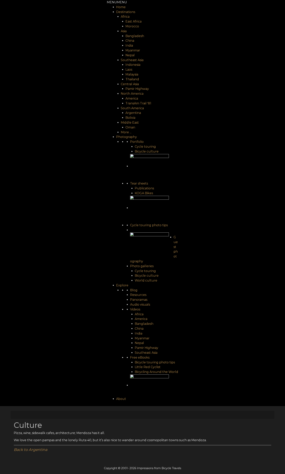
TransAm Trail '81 (138, 103)
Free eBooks (139, 357)
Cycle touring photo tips (149, 225)
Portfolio (137, 142)
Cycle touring (145, 146)
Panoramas (138, 300)
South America (132, 108)
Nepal (130, 55)
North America (132, 93)
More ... (126, 132)
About (121, 399)
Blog (133, 290)
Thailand (132, 79)
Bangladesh (134, 36)
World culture (146, 280)
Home (121, 7)
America (131, 98)
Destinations (125, 12)
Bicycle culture (147, 151)
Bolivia (130, 118)
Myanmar (132, 50)
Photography (126, 137)
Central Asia (130, 84)
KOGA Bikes (144, 193)
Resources (138, 295)
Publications (144, 188)
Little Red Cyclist (148, 367)
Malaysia (131, 74)
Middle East (130, 122)
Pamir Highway (137, 89)
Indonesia (132, 65)
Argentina (133, 113)
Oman (130, 127)
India (129, 45)
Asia (124, 31)
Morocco (132, 26)
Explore (122, 285)
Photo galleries (142, 266)
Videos (135, 309)
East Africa (133, 21)
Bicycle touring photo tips (155, 362)
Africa (125, 16)
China (129, 40)
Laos (128, 69)
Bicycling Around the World (156, 372)
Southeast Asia (132, 60)
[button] (117, 2)
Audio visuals (140, 304)
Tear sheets (139, 183)
